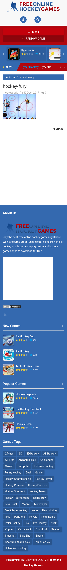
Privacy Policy (15, 559)
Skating (55, 529)
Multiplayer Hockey (16, 510)
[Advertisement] (33, 163)
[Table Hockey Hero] (8, 369)
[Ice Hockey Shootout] (8, 412)
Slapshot (10, 535)
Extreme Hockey (43, 466)
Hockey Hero (24, 424)
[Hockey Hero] (8, 427)
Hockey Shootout (15, 491)
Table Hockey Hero (27, 366)
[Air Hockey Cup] (8, 339)
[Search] (37, 19)
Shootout (41, 529)
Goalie (39, 472)
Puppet (9, 529)
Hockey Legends (26, 394)
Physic (33, 516)
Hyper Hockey (28, 50)
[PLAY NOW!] (14, 53)
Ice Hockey (39, 497)
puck (54, 523)
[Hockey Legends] (8, 397)
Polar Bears (48, 516)
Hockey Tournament (17, 497)
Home (12, 77)
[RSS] (5, 314)
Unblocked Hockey (15, 548)
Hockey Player (44, 478)
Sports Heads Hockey (17, 541)
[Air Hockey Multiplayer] (8, 354)
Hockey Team (38, 491)
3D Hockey (33, 453)
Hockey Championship (18, 478)
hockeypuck (11, 92)
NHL (7, 516)
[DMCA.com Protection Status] (12, 306)
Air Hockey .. (23, 351)
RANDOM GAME (35, 38)
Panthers (19, 516)
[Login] (23, 19)
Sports (40, 535)
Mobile (26, 504)
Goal (28, 472)
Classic (9, 466)
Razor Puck (24, 529)
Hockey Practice (14, 485)
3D (20, 453)
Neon (35, 510)
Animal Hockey (27, 459)
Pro (27, 523)
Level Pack (11, 504)
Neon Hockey (50, 510)
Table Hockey (42, 541)
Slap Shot (25, 535)
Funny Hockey (13, 472)
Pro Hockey (40, 523)
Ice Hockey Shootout (28, 409)
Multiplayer (40, 504)
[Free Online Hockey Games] (33, 6)
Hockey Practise (37, 485)
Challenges (46, 459)
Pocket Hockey (30, 67)
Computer (24, 466)
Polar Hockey (12, 523)
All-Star (9, 459)
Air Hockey (49, 453)
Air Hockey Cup (25, 336)
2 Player (10, 453)
